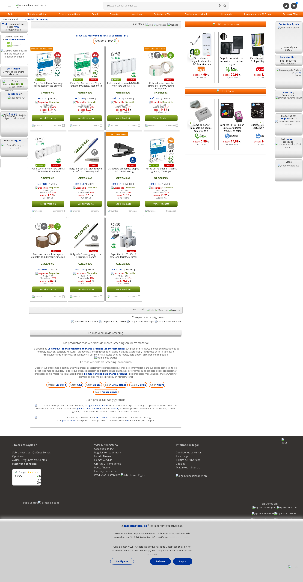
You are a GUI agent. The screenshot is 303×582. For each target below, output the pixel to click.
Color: (76, 384)
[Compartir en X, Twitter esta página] (112, 321)
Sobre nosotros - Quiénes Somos (31, 452)
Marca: (57, 384)
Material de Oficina (37, 14)
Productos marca (99, 35)
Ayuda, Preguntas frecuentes (29, 460)
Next (260, 56)
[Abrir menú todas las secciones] (9, 6)
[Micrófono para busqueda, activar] (219, 5)
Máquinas (137, 14)
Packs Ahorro (102, 467)
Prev (190, 56)
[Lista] (149, 24)
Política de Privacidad (188, 460)
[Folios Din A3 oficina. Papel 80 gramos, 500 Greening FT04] (161, 148)
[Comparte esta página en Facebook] (84, 321)
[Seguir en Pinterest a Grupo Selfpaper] (285, 513)
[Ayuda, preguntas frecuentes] (293, 567)
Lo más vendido (103, 460)
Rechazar (160, 561)
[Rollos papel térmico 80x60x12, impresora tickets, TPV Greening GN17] (124, 63)
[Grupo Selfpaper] (191, 476)
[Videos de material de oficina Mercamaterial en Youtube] (263, 513)
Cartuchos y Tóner (163, 14)
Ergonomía (226, 14)
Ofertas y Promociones (107, 463)
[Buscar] (224, 5)
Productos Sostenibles (107, 475)
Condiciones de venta (188, 452)
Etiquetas (115, 14)
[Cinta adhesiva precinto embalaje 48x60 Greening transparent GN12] (161, 63)
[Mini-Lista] (160, 24)
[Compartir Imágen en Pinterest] (168, 321)
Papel (95, 14)
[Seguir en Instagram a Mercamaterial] (264, 508)
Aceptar (183, 561)
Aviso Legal (182, 456)
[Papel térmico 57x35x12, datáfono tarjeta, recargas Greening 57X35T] (124, 234)
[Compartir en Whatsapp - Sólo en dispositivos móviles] (140, 321)
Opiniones (18, 456)
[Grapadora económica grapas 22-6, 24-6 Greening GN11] (124, 148)
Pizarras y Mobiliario (69, 14)
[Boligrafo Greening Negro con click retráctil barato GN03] (86, 234)
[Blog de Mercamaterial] (14, 163)
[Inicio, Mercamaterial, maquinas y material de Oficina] (32, 6)
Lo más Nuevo (102, 456)
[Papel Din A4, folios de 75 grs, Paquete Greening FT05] (86, 63)
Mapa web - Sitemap (188, 467)
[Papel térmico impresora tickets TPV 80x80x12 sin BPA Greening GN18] (48, 148)
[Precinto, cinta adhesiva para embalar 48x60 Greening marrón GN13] (48, 234)
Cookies (180, 463)
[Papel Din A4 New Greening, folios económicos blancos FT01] (48, 63)
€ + (257, 14)
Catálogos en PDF (104, 448)
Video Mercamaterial (106, 445)
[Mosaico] (172, 24)
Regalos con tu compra (107, 452)
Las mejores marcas (105, 471)
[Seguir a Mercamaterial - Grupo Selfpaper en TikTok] (287, 507)
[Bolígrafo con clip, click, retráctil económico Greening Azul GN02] (86, 148)
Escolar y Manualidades (197, 14)
